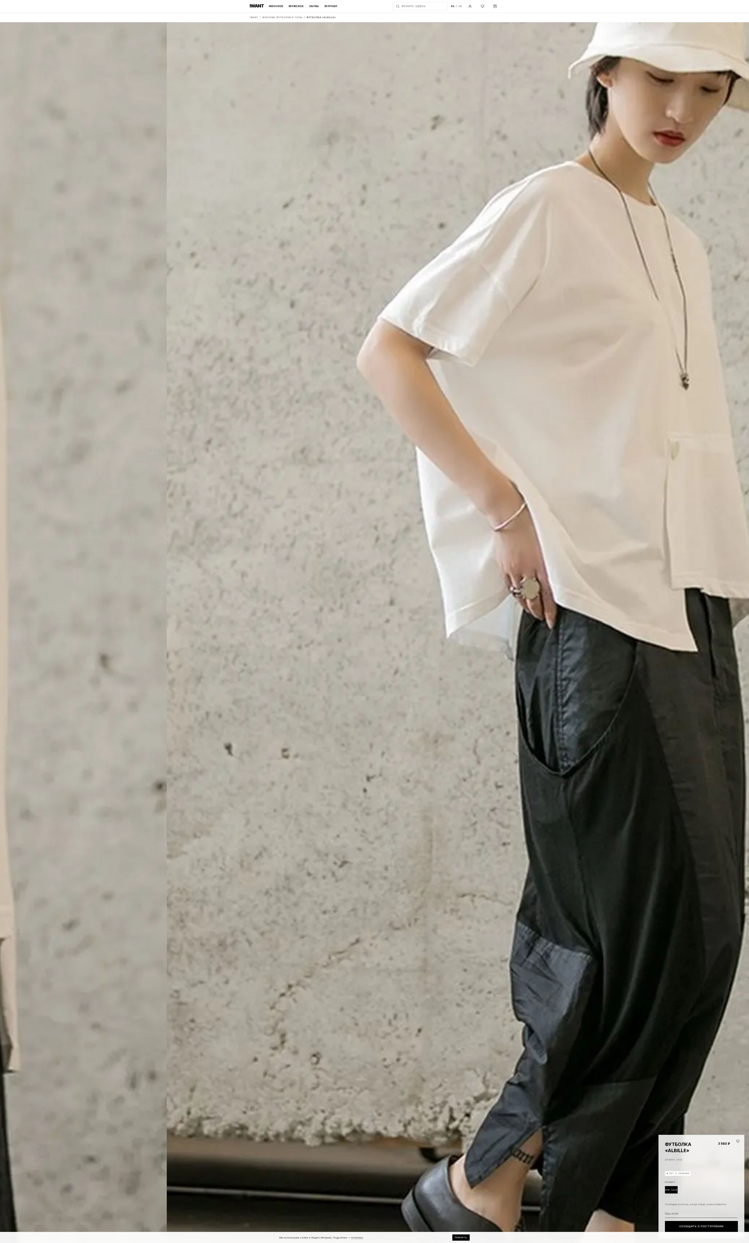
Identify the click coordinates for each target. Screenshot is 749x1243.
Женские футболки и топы (282, 17)
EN (460, 6)
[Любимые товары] (482, 6)
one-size (671, 1189)
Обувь (314, 6)
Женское (276, 6)
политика (357, 1237)
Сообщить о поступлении (701, 1226)
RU (452, 6)
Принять (461, 1237)
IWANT (254, 17)
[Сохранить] (738, 1141)
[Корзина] (495, 6)
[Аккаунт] (470, 6)
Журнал (330, 6)
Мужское (296, 6)
